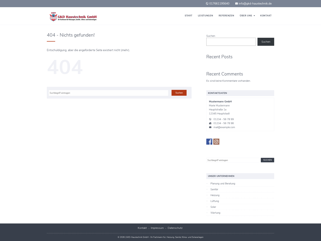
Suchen (210, 36)
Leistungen (205, 15)
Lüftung (214, 201)
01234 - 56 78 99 (223, 119)
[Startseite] (72, 16)
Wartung (215, 212)
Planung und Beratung (222, 183)
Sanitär (214, 189)
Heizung (215, 195)
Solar (213, 207)
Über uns (246, 15)
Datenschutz (175, 228)
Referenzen (226, 15)
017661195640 (219, 4)
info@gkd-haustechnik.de (255, 4)
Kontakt (266, 15)
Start (188, 15)
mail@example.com (224, 127)
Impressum (157, 228)
